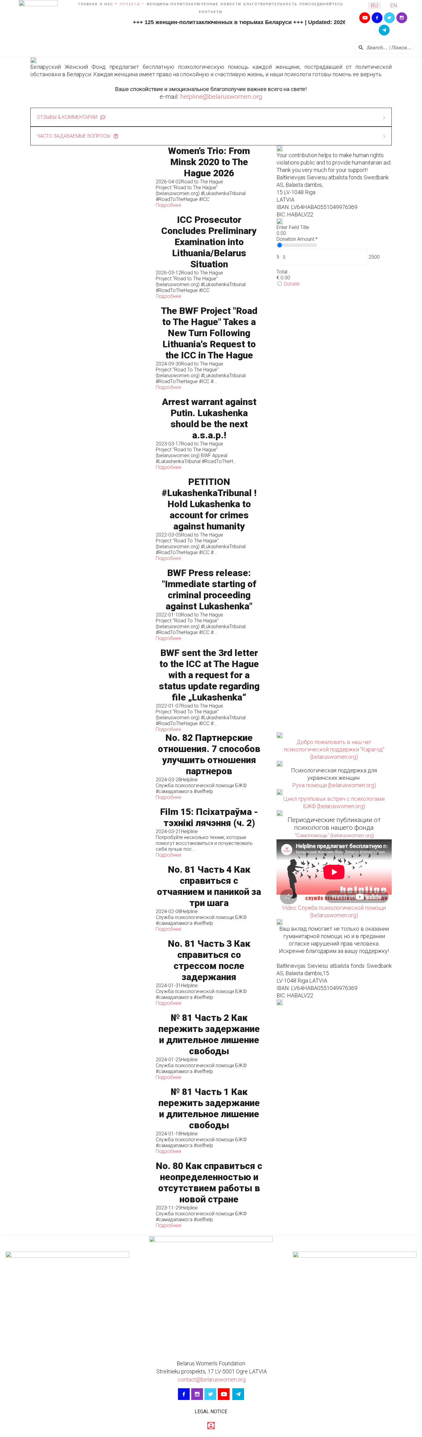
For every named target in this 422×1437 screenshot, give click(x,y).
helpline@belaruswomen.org (221, 96)
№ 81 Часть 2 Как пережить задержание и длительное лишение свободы (209, 1034)
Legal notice (211, 1411)
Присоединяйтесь (321, 4)
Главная (88, 4)
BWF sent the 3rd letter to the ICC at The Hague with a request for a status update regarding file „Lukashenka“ (209, 675)
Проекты (130, 4)
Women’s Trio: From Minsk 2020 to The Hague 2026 (209, 161)
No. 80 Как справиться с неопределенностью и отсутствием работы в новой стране (209, 1182)
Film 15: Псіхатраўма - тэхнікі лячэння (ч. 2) (209, 817)
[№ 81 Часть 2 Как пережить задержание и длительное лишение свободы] (89, 1046)
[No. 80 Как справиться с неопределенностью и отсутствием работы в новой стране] (89, 1194)
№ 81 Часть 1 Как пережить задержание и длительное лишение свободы (209, 1108)
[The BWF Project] (89, 348)
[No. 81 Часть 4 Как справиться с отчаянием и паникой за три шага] (89, 898)
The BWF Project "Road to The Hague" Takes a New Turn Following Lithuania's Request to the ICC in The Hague (209, 333)
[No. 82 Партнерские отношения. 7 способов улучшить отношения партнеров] (89, 766)
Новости (231, 4)
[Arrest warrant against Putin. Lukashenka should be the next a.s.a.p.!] (89, 433)
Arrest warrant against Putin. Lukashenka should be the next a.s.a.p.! (209, 418)
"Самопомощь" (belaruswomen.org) (334, 835)
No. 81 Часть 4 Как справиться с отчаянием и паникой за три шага (209, 886)
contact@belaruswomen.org (211, 1379)
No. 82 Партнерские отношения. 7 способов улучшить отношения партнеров (209, 754)
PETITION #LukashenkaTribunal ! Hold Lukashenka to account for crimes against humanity (209, 504)
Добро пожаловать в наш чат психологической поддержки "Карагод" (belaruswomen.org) (334, 749)
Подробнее (168, 205)
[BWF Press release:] (89, 604)
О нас (106, 4)
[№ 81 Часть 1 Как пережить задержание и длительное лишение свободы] (89, 1120)
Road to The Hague (202, 182)
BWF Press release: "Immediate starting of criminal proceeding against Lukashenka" (209, 589)
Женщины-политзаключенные (182, 4)
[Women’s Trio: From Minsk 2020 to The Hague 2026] (89, 176)
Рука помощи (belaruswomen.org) (334, 785)
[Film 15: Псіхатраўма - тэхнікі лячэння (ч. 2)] (89, 832)
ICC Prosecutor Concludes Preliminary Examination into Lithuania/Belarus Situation (209, 241)
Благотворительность (270, 4)
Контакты (210, 12)
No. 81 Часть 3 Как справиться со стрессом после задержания (209, 960)
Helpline (189, 780)
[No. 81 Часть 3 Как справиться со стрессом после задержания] (89, 972)
